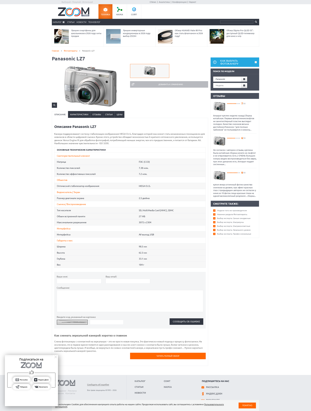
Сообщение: (63, 287)
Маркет (192, 2)
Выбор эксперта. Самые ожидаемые (234, 218)
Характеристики (79, 114)
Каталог (57, 22)
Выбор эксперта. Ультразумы (230, 222)
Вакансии (59, 393)
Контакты (70, 393)
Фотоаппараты (70, 51)
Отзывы (96, 114)
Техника (105, 14)
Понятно (247, 405)
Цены (119, 114)
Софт (134, 14)
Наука (119, 14)
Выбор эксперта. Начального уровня (234, 230)
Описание (60, 114)
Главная (55, 51)
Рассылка (212, 387)
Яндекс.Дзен (214, 393)
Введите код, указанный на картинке (76, 317)
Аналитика (164, 2)
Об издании (60, 391)
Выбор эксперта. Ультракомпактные (233, 226)
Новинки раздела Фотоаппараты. (232, 214)
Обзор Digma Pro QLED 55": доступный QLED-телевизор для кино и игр (240, 33)
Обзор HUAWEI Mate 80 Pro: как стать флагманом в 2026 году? (189, 33)
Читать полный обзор (167, 356)
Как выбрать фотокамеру (229, 62)
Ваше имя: (62, 276)
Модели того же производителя (232, 210)
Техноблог (94, 22)
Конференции (179, 2)
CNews (153, 2)
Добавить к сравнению (170, 84)
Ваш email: (111, 276)
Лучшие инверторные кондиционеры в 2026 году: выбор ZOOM (136, 33)
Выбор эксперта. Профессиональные (234, 234)
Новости (81, 22)
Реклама (72, 391)
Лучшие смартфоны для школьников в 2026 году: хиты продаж (86, 33)
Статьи (71, 22)
